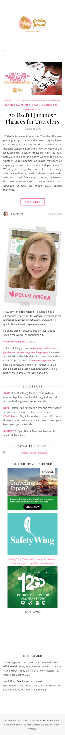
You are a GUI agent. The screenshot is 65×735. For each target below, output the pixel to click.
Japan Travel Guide (45, 100)
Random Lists (32, 109)
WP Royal (32, 728)
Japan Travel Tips (17, 105)
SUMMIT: (8, 431)
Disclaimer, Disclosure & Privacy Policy (39, 724)
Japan (26, 100)
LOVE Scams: (11, 416)
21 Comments (54, 214)
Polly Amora (16, 213)
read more (32, 201)
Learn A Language (45, 105)
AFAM (6, 393)
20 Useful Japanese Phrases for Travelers (33, 118)
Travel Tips (12, 100)
